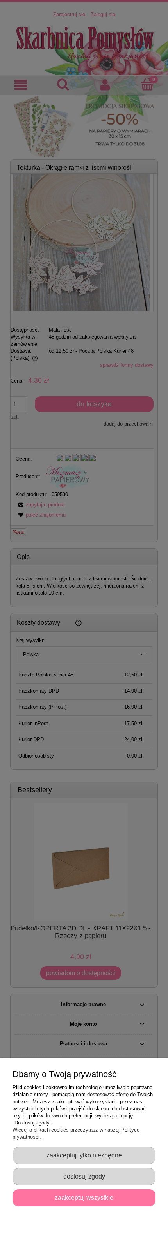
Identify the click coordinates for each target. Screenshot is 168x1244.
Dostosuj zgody (84, 1176)
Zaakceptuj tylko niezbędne (84, 1155)
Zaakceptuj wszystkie (84, 1197)
